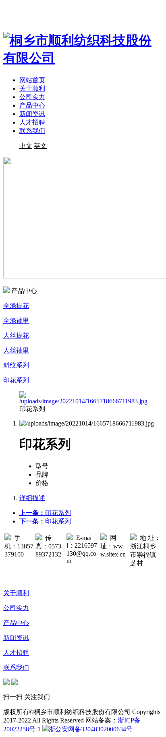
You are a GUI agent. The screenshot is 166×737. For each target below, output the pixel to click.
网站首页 (32, 80)
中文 (25, 145)
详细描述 (32, 497)
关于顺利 (32, 88)
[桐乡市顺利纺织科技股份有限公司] (83, 58)
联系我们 (32, 130)
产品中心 (32, 105)
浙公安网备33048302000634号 (91, 729)
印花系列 (45, 512)
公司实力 (32, 96)
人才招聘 (32, 122)
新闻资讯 (32, 113)
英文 (40, 145)
